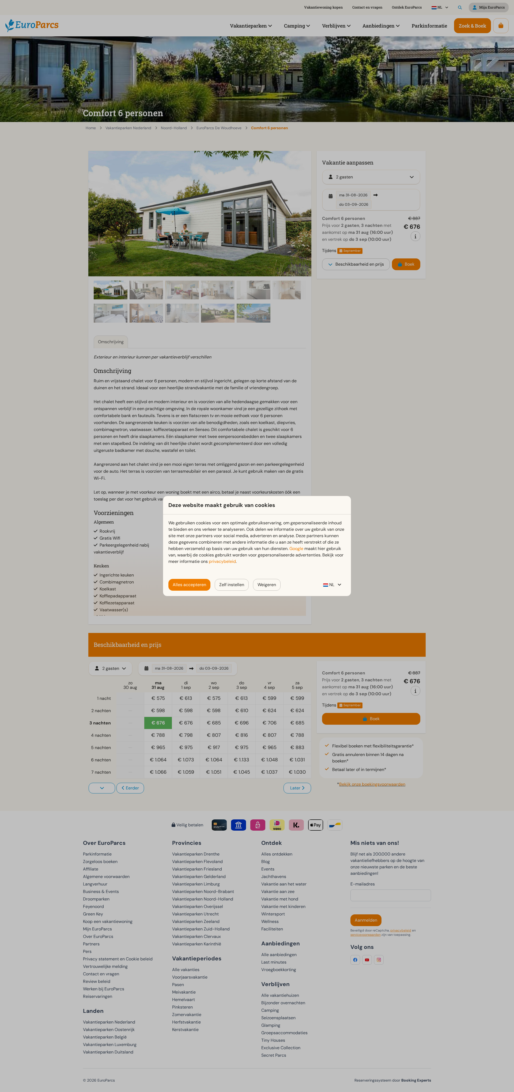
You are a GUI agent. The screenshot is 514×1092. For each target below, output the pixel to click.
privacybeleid (222, 561)
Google (296, 548)
